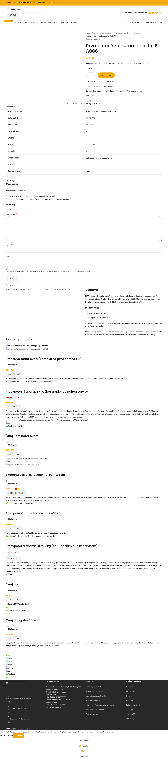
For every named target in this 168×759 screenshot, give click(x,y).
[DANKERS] (10, 667)
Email (8, 256)
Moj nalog (130, 718)
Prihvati (19, 736)
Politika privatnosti (93, 687)
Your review (11, 213)
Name (9, 245)
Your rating (11, 204)
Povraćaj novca (92, 714)
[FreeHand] (10, 674)
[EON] (8, 671)
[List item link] (24, 710)
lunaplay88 (130, 714)
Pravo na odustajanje (94, 691)
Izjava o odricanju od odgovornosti (100, 705)
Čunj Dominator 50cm (22, 436)
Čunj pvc (12, 584)
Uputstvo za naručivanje (96, 696)
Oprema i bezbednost (102, 33)
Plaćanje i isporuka (93, 700)
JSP (7, 442)
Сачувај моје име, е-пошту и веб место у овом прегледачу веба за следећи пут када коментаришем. (48, 271)
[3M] (8, 655)
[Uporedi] (9, 353)
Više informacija (6, 735)
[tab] (72, 104)
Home (88, 33)
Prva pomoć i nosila (121, 33)
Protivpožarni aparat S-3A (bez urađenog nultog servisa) (48, 392)
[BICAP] (9, 658)
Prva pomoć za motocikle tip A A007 (32, 513)
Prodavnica (130, 691)
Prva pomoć (136, 33)
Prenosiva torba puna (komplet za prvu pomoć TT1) (44, 359)
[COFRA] (9, 664)
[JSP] (8, 677)
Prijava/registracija (133, 705)
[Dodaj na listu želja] (23, 353)
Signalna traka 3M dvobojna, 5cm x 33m (35, 475)
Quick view (16, 353)
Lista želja (130, 709)
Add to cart (106, 75)
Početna (129, 687)
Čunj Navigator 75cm (21, 620)
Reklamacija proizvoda (95, 709)
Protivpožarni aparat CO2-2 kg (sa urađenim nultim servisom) (52, 546)
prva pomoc (94, 95)
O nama (129, 696)
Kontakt (129, 700)
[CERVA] (9, 661)
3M (7, 481)
